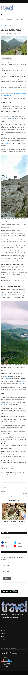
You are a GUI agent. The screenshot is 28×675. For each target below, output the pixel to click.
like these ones (9, 441)
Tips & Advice (10, 19)
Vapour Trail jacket (8, 294)
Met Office (6, 89)
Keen (22, 280)
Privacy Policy (4, 627)
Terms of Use (4, 625)
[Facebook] (8, 1)
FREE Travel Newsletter (6, 645)
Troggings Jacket (7, 378)
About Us (3, 636)
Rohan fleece (23, 381)
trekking (10, 478)
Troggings (6, 143)
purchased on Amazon (6, 404)
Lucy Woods (9, 33)
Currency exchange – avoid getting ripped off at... (14, 522)
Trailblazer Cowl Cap (5, 232)
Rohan (12, 118)
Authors (3, 642)
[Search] (26, 14)
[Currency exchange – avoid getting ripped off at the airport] (14, 511)
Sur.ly (9, 664)
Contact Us (3, 633)
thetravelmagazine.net (6, 661)
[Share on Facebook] (17, 484)
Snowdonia (4, 478)
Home (2, 19)
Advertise (3, 639)
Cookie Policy (4, 630)
